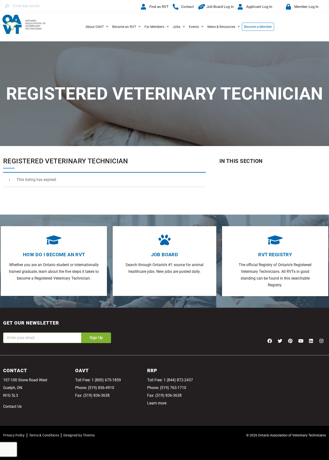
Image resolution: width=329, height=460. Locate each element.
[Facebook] (269, 340)
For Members (154, 27)
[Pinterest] (290, 340)
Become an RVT (124, 27)
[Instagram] (321, 340)
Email (8, 329)
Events (194, 27)
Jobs (176, 27)
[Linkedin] (311, 340)
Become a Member (258, 27)
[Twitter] (279, 340)
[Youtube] (300, 340)
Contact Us (12, 406)
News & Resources (221, 27)
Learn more (156, 403)
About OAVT (95, 27)
